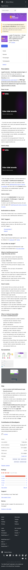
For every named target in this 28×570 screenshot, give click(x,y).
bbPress (4, 544)
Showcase (17, 517)
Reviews (5, 54)
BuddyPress (4, 546)
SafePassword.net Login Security (9, 80)
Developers (4, 532)
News (2, 519)
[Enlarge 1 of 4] (11, 353)
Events (16, 530)
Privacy (3, 524)
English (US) (24, 456)
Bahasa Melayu (8, 552)
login (19, 459)
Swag (17, 535)
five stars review (20, 248)
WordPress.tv (5, 535)
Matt (3, 541)
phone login (16, 461)
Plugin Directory (4, 5)
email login (15, 459)
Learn (2, 528)
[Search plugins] (15, 10)
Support (4, 64)
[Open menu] (26, 2)
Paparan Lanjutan (5, 465)
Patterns (17, 524)
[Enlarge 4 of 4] (25, 370)
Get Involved (18, 528)
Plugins (16, 521)
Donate (17, 532)
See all (25, 487)
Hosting (3, 521)
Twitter (18, 239)
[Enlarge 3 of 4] (11, 362)
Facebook (11, 239)
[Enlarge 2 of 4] (25, 353)
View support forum (6, 497)
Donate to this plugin (6, 509)
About (2, 517)
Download (4, 46)
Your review (4, 487)
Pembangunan (6, 61)
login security (23, 459)
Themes (16, 519)
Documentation (7, 229)
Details (4, 51)
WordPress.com (5, 539)
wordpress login (23, 461)
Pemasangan (6, 57)
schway (13, 42)
